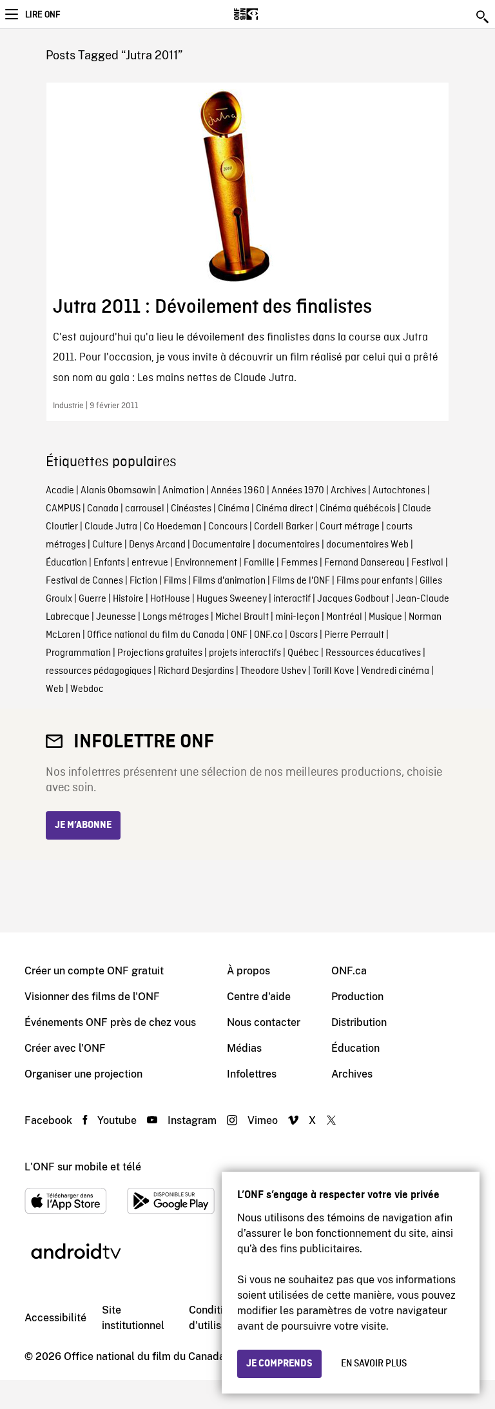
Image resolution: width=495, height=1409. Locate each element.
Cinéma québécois (358, 508)
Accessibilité (55, 1318)
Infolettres (252, 1074)
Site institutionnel (133, 1318)
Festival (427, 563)
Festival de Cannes (84, 581)
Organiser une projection (83, 1074)
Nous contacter (263, 1022)
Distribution (359, 1022)
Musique (385, 617)
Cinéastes (191, 508)
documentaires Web (367, 544)
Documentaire (221, 544)
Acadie (60, 490)
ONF (239, 635)
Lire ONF (42, 15)
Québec (303, 653)
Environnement (206, 563)
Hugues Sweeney (232, 599)
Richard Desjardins (196, 671)
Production (357, 996)
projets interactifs (245, 653)
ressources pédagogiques (98, 671)
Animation (183, 490)
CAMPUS (63, 508)
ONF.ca (268, 635)
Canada (103, 508)
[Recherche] (483, 16)
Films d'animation (229, 581)
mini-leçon (297, 617)
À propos (248, 971)
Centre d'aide (259, 996)
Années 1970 (297, 490)
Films (175, 581)
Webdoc (87, 689)
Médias (244, 1048)
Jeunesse (116, 617)
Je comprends (279, 1364)
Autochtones (399, 490)
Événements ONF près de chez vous (110, 1022)
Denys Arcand (157, 544)
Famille (259, 563)
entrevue (149, 563)
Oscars (303, 635)
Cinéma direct (284, 508)
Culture (107, 544)
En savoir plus (374, 1364)
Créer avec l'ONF (65, 1048)
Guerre (92, 599)
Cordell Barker (283, 526)
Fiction (143, 581)
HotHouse (170, 599)
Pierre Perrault (354, 635)
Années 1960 (238, 490)
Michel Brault (242, 617)
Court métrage (350, 526)
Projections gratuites (159, 653)
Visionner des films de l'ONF (92, 996)
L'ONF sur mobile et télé (82, 1167)
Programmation (78, 653)
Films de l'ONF (301, 581)
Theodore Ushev (273, 671)
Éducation (66, 563)
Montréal (344, 617)
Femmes (299, 563)
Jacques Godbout (353, 599)
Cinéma (233, 508)
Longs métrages (175, 617)
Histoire (128, 599)
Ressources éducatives (373, 653)
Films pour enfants (374, 581)
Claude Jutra (110, 526)
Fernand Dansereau (364, 563)
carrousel (144, 508)
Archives (348, 490)
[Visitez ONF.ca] (268, 14)
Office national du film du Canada (155, 635)
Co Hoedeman (173, 526)
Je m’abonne (83, 825)
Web (55, 689)
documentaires (288, 544)
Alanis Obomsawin (118, 490)
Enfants (109, 563)
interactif (292, 599)
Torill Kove (333, 671)
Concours (228, 526)
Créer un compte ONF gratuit (94, 971)
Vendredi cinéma (395, 671)
